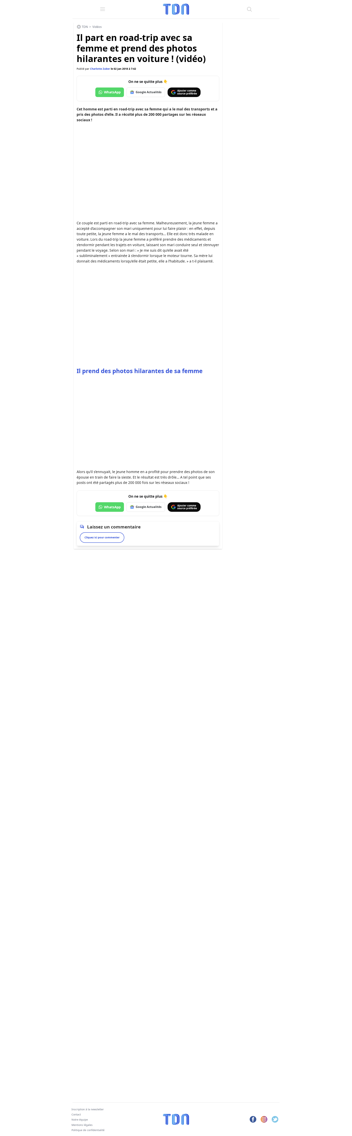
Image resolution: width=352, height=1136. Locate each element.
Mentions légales (82, 1125)
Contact (76, 1114)
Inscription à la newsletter (88, 1109)
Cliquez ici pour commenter (102, 537)
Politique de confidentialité (88, 1130)
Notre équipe (80, 1119)
